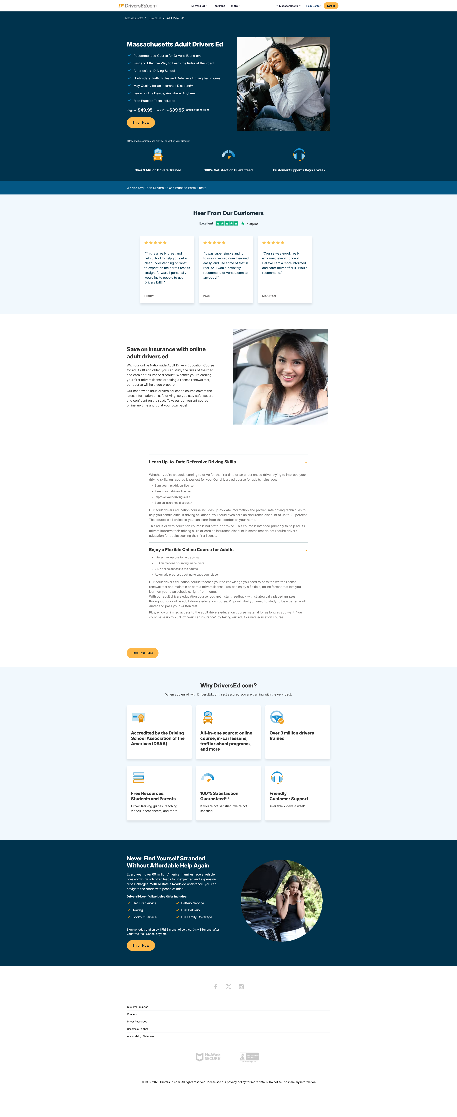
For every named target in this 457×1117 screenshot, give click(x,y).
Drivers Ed (198, 6)
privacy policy (236, 1082)
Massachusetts (134, 17)
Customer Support (138, 1006)
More (234, 6)
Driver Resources (137, 1021)
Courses (132, 1014)
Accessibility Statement (141, 1036)
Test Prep (219, 6)
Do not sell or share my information (292, 1082)
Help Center (313, 5)
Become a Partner (137, 1028)
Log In (331, 5)
